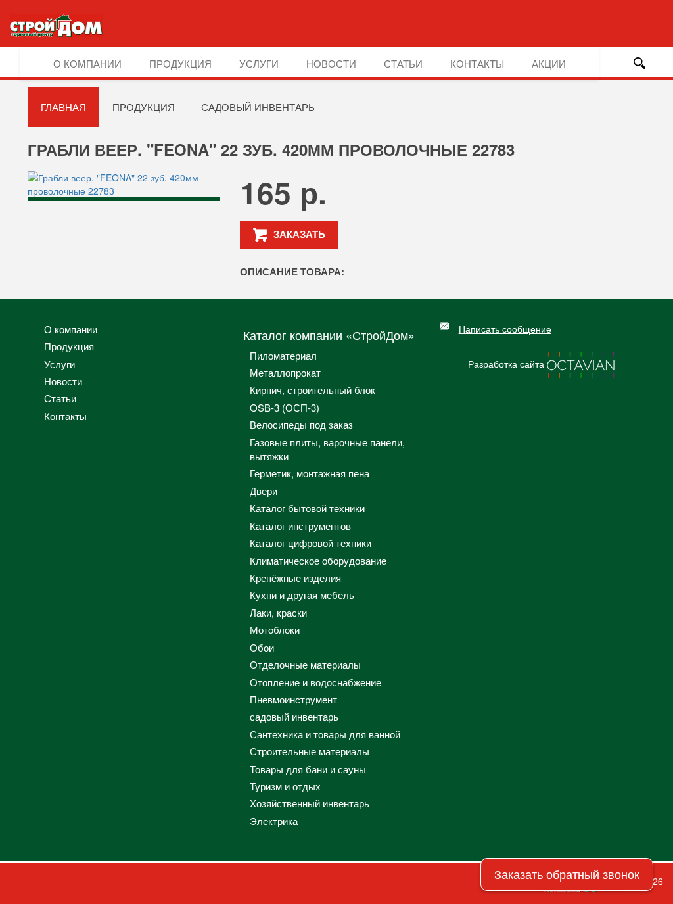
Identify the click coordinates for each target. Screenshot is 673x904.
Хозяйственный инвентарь (309, 803)
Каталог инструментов (300, 526)
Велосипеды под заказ (301, 424)
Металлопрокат (285, 372)
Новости (331, 63)
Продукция (180, 63)
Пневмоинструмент (293, 699)
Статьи (403, 63)
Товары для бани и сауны (308, 769)
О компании (87, 63)
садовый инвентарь (258, 107)
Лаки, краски (278, 612)
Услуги (259, 63)
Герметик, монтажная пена (309, 473)
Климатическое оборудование (318, 560)
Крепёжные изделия (295, 577)
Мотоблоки (275, 629)
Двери (263, 491)
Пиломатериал (283, 355)
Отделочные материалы (305, 664)
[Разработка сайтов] (581, 362)
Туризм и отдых (285, 786)
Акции (549, 63)
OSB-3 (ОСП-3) (284, 407)
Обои (262, 647)
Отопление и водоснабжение (315, 682)
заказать (299, 234)
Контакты (477, 63)
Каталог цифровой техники (310, 543)
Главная (63, 107)
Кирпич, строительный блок (312, 389)
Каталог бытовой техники (307, 508)
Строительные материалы (309, 751)
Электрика (274, 821)
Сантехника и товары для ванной (325, 734)
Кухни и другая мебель (302, 595)
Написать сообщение (505, 328)
